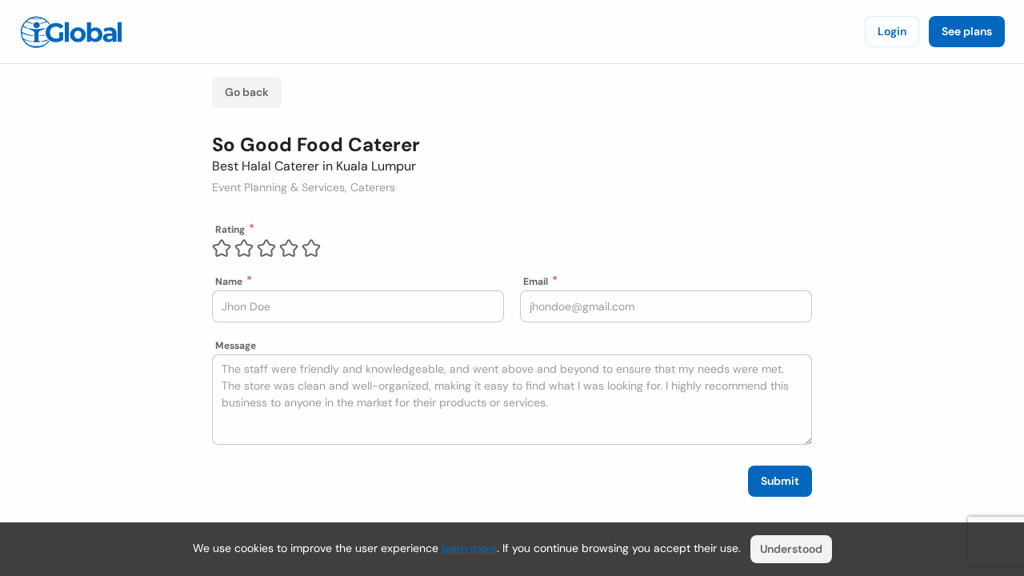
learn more (469, 548)
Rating (230, 229)
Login (892, 31)
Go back (247, 92)
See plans (967, 31)
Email (535, 281)
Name (228, 281)
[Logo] (71, 32)
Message (235, 345)
